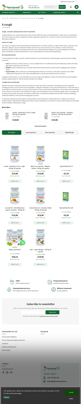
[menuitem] (11, 12)
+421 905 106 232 (7, 369)
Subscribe (52, 312)
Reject (71, 399)
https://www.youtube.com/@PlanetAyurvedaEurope (11, 372)
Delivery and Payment (9, 347)
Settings (6, 397)
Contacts (5, 343)
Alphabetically (69, 133)
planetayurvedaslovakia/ (7, 372)
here (19, 393)
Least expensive (31, 133)
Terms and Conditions (67, 2)
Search (62, 7)
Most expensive (50, 133)
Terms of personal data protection (13, 340)
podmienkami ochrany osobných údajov (48, 316)
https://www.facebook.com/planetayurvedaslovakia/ (3, 372)
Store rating (6, 350)
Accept (71, 392)
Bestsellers (11, 133)
